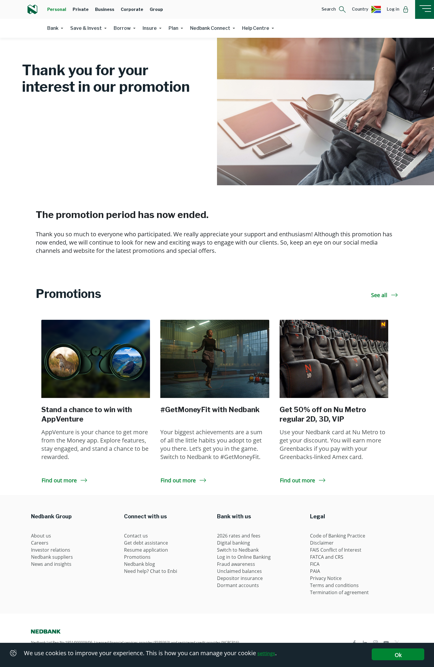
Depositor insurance (240, 578)
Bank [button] (52, 28)
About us (41, 535)
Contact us (136, 535)
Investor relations (50, 550)
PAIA (315, 571)
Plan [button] (173, 28)
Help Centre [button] (255, 28)
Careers (39, 543)
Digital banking (233, 543)
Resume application (146, 550)
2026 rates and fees (238, 535)
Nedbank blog (139, 564)
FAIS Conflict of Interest (335, 550)
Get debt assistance (146, 543)
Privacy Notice (326, 578)
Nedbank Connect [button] (210, 28)
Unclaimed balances (239, 571)
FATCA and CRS (326, 557)
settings (266, 653)
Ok (398, 654)
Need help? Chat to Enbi (150, 571)
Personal (56, 9)
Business (104, 9)
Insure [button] (150, 28)
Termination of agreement (339, 592)
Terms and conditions (334, 585)
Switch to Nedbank (238, 550)
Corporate (132, 9)
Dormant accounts (238, 585)
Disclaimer (322, 543)
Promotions (137, 557)
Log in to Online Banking (244, 557)
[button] (334, 9)
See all (380, 295)
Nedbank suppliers (52, 557)
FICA (314, 564)
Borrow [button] (122, 28)
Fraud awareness (236, 564)
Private (81, 9)
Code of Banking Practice (337, 535)
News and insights (51, 564)
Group (156, 9)
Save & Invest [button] (86, 28)
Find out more (60, 480)
